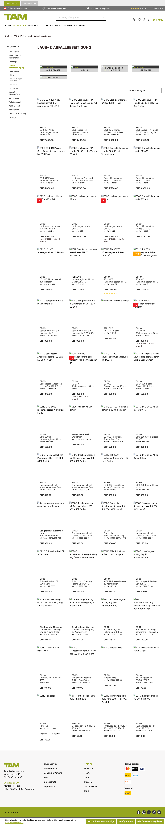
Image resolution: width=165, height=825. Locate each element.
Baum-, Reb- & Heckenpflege (15, 56)
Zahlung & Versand (53, 773)
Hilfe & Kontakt (51, 768)
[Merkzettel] (139, 19)
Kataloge (12, 117)
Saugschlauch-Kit (80, 435)
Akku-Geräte (14, 52)
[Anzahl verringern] (39, 145)
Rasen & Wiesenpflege (14, 93)
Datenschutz (50, 782)
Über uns (88, 768)
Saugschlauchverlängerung (51, 533)
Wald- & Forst (14, 106)
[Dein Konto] (144, 19)
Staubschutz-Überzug (51, 629)
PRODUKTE (12, 46)
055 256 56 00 (11, 782)
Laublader (14, 84)
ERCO (50, 130)
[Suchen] (103, 17)
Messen (88, 782)
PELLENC (83, 279)
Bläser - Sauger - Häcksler (16, 80)
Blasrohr (83, 726)
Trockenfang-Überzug (83, 629)
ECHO (115, 279)
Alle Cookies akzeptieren (150, 821)
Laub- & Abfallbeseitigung (16, 66)
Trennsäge (13, 62)
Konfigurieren (126, 821)
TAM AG (88, 764)
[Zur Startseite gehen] (16, 17)
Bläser (12, 75)
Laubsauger (14, 88)
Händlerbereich (29, 4)
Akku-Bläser (14, 71)
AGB (46, 777)
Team (87, 773)
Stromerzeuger (15, 98)
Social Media (90, 786)
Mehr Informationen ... (14, 823)
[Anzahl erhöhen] (58, 145)
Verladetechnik (15, 102)
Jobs (86, 777)
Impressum (49, 786)
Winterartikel (14, 110)
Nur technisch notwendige (101, 821)
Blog (86, 791)
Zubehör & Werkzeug (17, 113)
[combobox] (78, 17)
